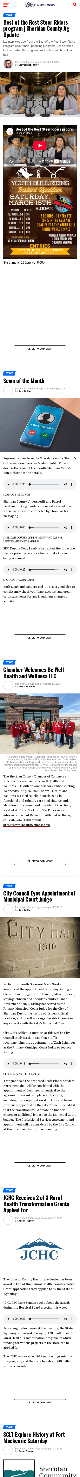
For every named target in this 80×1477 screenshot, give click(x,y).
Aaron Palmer (26, 1220)
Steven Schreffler (28, 65)
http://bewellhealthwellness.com (26, 825)
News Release (26, 686)
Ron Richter (25, 391)
